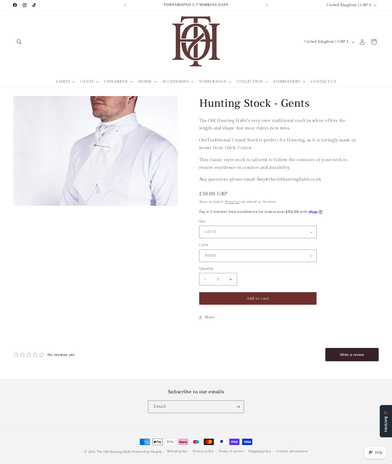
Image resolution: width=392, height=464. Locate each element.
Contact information (291, 451)
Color (203, 245)
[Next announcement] (267, 5)
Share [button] (210, 317)
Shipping (232, 202)
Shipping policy (260, 451)
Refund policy (177, 451)
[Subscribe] (238, 406)
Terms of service (231, 451)
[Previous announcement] (125, 5)
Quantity (206, 269)
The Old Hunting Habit (114, 452)
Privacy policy (203, 451)
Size (202, 221)
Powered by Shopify (147, 452)
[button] (19, 42)
